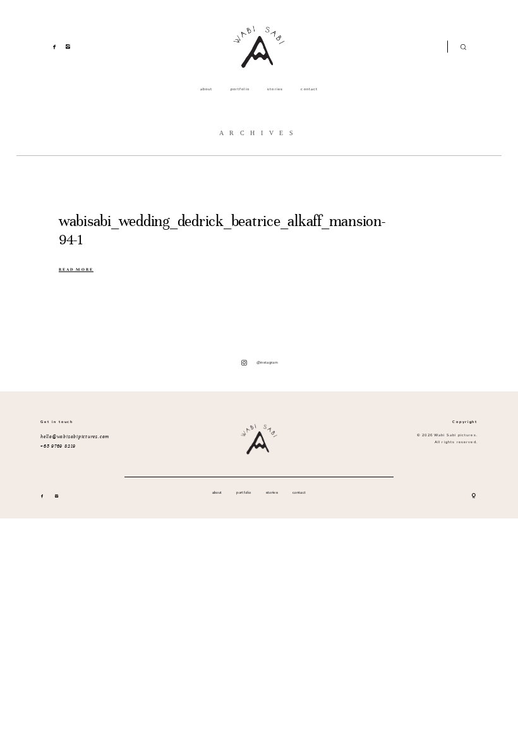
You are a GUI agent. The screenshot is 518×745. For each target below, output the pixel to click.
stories (275, 89)
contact (309, 89)
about (206, 89)
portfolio (240, 89)
